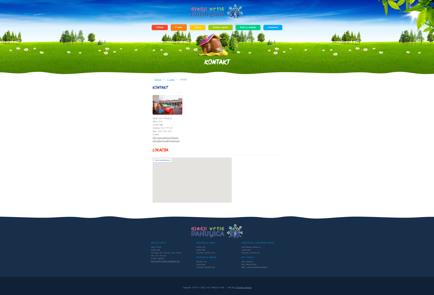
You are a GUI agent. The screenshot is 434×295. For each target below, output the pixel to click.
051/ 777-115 (177, 253)
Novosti (197, 27)
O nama (178, 27)
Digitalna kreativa (243, 287)
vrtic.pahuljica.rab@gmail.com (166, 141)
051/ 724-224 (164, 253)
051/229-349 (210, 267)
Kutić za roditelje (248, 27)
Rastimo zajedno (220, 27)
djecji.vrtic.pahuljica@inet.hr (165, 138)
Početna (159, 27)
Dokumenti (273, 27)
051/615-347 (255, 253)
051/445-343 (210, 253)
